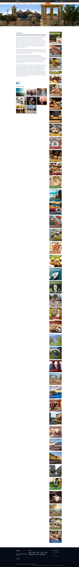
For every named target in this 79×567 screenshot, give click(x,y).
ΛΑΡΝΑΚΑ (38, 552)
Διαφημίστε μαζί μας (45, 565)
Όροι (33, 565)
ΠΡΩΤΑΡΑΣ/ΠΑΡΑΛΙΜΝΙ (31, 554)
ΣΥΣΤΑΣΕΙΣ (38, 3)
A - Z (34, 3)
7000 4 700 (54, 554)
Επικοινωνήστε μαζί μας (59, 565)
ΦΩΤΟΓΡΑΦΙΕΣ (43, 3)
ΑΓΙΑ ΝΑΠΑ (46, 552)
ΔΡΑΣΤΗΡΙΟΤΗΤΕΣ (24, 3)
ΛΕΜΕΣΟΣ (34, 552)
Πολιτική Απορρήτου (38, 565)
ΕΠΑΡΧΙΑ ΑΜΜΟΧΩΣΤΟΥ (42, 554)
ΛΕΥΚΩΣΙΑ (30, 552)
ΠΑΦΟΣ (42, 552)
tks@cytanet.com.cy (55, 556)
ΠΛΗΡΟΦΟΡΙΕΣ (18, 3)
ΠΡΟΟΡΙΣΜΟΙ (30, 3)
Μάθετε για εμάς (52, 565)
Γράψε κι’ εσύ (48, 3)
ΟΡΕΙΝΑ (37, 554)
